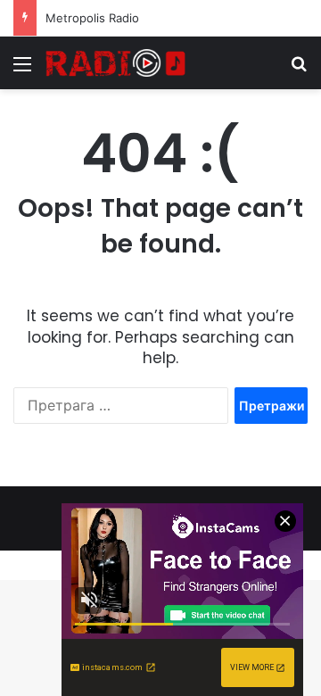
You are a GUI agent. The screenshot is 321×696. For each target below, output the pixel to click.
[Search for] (299, 70)
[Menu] (22, 70)
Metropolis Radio (92, 18)
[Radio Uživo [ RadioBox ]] (116, 63)
